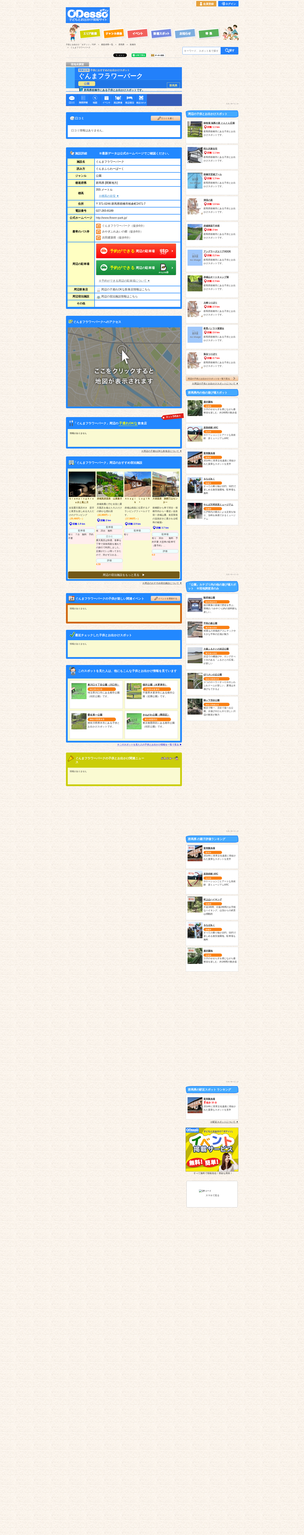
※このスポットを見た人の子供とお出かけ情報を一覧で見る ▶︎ (149, 744)
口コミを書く (167, 118)
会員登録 (208, 3)
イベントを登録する (167, 598)
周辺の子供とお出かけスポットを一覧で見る (209, 378)
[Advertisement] (175, 15)
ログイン (230, 3)
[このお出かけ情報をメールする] (157, 56)
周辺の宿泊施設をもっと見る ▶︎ (124, 574)
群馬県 (173, 85)
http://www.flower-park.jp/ (111, 217)
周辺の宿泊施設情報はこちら (119, 296)
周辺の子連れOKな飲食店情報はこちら (125, 289)
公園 (87, 83)
